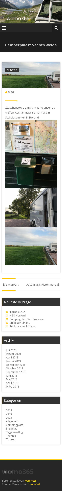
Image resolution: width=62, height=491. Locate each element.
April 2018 (12, 383)
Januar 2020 (13, 354)
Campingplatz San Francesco (27, 319)
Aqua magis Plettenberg (41, 284)
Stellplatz (11, 428)
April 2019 (12, 357)
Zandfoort (12, 284)
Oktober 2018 (14, 368)
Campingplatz (14, 425)
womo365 (18, 18)
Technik (11, 436)
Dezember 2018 (15, 365)
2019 (9, 414)
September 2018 (16, 372)
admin (11, 91)
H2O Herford (18, 315)
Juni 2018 (11, 375)
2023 (9, 417)
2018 (9, 410)
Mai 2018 (11, 379)
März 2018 (12, 386)
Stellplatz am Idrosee (23, 326)
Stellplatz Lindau (20, 323)
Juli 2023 (11, 350)
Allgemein (12, 69)
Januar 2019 (13, 361)
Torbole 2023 (18, 312)
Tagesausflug (14, 432)
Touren (10, 439)
